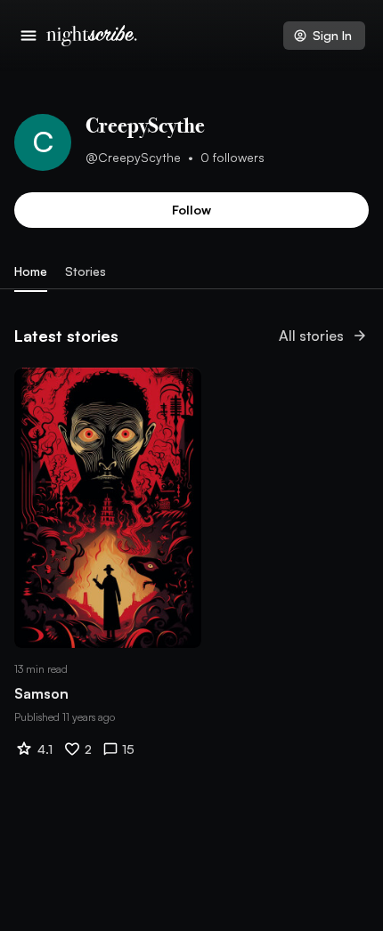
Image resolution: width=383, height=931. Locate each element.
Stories (85, 271)
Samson (41, 693)
